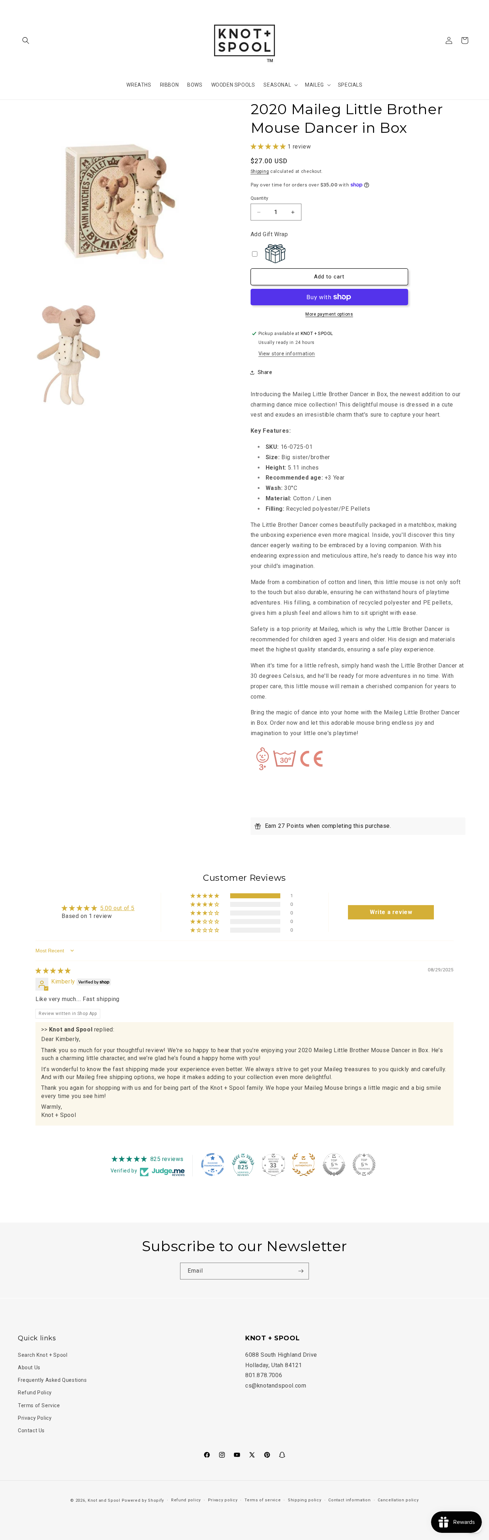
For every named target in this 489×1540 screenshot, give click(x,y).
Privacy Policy (35, 1417)
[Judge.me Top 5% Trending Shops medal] (364, 1164)
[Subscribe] (301, 1271)
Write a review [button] (391, 912)
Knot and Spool (104, 1500)
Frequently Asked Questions (52, 1380)
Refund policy (186, 1500)
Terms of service (263, 1500)
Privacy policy (223, 1500)
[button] (26, 40)
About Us (29, 1367)
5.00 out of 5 (117, 908)
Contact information (349, 1500)
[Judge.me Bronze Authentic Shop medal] (303, 1164)
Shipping (260, 171)
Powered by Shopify (143, 1500)
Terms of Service (39, 1405)
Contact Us (31, 1430)
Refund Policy (35, 1392)
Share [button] (265, 372)
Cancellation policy (398, 1500)
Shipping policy (304, 1500)
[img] (53, 970)
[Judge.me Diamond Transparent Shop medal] (212, 1164)
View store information (286, 353)
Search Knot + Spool (42, 1354)
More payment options (329, 314)
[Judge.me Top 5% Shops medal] (334, 1164)
